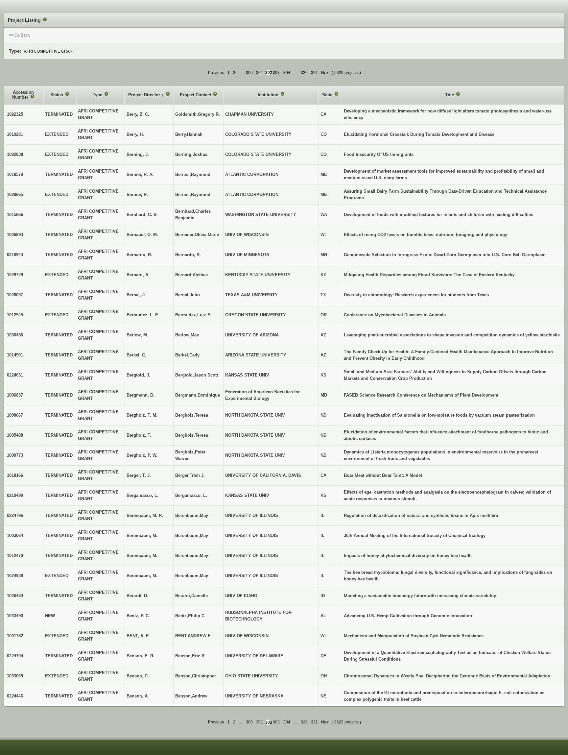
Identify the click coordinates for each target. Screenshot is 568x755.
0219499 (15, 495)
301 (259, 72)
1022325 (15, 114)
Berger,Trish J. (190, 475)
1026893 (15, 234)
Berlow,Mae (187, 334)
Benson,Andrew (191, 696)
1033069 (15, 675)
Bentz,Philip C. (190, 615)
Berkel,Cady (187, 355)
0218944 (15, 254)
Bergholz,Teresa (191, 415)
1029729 (15, 274)
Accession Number (23, 95)
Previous (216, 72)
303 (276, 72)
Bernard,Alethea (191, 274)
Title (450, 94)
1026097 (15, 294)
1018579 (15, 174)
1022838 (15, 154)
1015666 (15, 214)
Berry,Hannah (188, 134)
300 (249, 72)
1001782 (15, 635)
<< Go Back (19, 35)
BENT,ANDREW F (192, 635)
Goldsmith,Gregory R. (197, 114)
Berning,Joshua (191, 154)
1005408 (15, 435)
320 (304, 72)
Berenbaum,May (191, 515)
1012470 (15, 555)
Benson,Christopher (195, 675)
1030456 (15, 334)
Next (325, 72)
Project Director (144, 94)
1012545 (15, 314)
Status (57, 94)
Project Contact (196, 94)
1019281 (15, 134)
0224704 (15, 655)
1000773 (15, 455)
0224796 (15, 515)
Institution (269, 94)
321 (314, 72)
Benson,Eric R (189, 655)
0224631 (15, 375)
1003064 (15, 535)
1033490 (15, 615)
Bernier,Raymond (192, 174)
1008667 (15, 415)
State (328, 94)
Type (98, 94)
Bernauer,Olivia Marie (197, 234)
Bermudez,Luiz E (192, 314)
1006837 (15, 395)
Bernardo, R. (188, 254)
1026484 (15, 595)
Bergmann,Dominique (197, 395)
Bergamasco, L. (191, 495)
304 (286, 72)
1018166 (15, 475)
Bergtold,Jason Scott (196, 375)
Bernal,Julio (187, 294)
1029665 (15, 194)
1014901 (15, 355)
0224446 (15, 696)
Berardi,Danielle (191, 595)
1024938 (15, 575)
